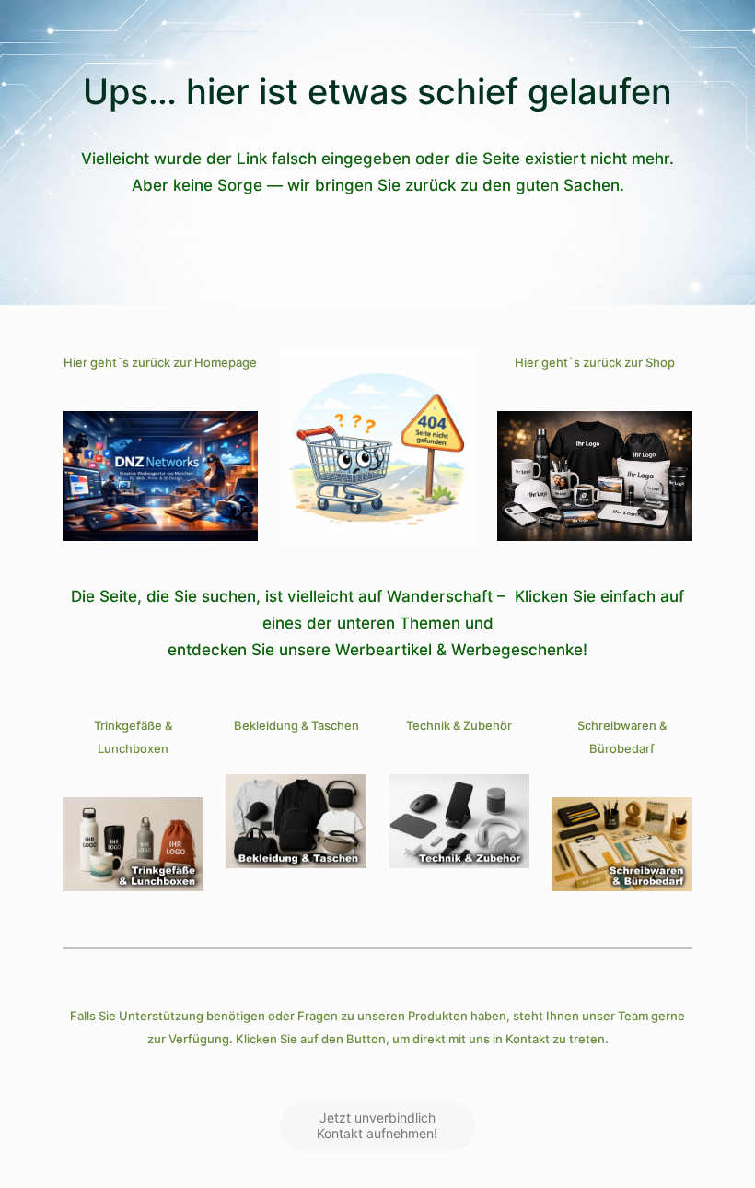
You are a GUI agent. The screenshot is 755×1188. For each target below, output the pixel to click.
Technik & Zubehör (459, 725)
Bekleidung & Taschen (296, 725)
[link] (160, 476)
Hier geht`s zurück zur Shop (595, 362)
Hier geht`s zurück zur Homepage (160, 362)
